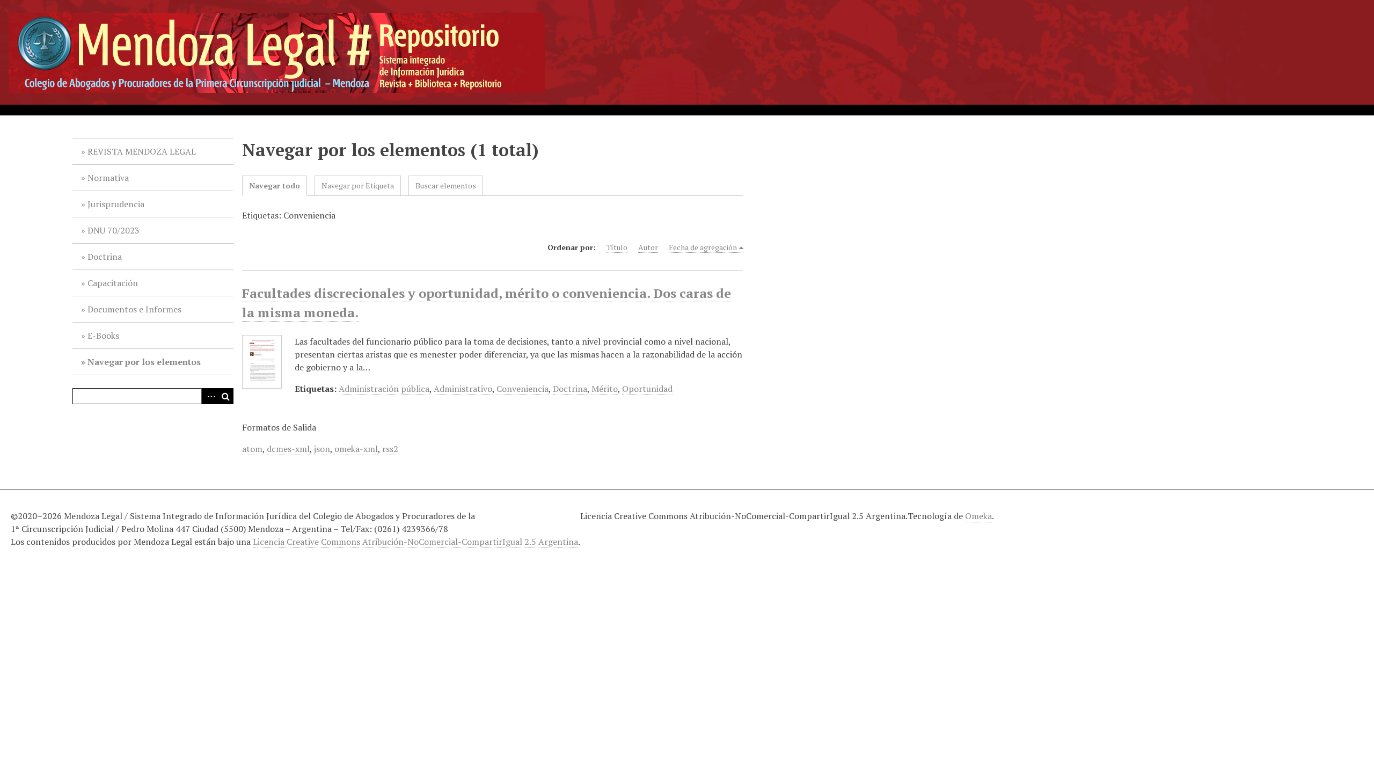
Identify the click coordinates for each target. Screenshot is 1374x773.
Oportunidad (647, 389)
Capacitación (112, 283)
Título (616, 247)
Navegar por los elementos (144, 362)
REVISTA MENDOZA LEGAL (141, 151)
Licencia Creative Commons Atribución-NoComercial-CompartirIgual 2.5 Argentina (415, 542)
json (322, 449)
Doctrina (104, 256)
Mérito (604, 389)
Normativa (108, 178)
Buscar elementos (445, 185)
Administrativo (463, 389)
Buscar (225, 396)
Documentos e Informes (134, 309)
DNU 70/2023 (113, 230)
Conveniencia (522, 389)
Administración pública (384, 389)
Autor (648, 247)
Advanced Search (209, 396)
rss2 (390, 449)
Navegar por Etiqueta (357, 185)
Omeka (978, 516)
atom (252, 449)
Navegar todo (274, 185)
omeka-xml (356, 449)
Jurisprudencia (115, 204)
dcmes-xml (288, 449)
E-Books (103, 335)
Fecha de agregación (703, 247)
